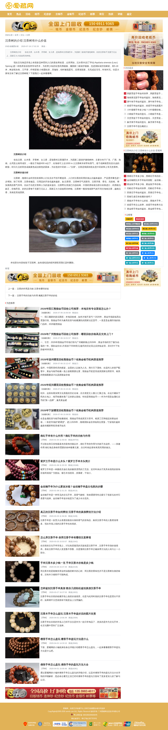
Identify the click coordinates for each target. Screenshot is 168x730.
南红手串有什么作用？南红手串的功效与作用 (65, 435)
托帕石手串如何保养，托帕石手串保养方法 (147, 188)
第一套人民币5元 (132, 263)
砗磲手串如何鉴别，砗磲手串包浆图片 (145, 106)
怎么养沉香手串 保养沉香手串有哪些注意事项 (65, 537)
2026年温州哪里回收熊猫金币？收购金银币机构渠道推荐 (72, 359)
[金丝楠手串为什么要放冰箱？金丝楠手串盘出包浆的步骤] (22, 505)
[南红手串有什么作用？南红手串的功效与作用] (22, 454)
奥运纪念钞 (140, 219)
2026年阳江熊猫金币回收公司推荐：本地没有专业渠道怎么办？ (75, 308)
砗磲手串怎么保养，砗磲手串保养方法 (145, 205)
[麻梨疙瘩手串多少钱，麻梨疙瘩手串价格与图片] (143, 172)
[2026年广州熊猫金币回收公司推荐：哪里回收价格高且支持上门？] (22, 353)
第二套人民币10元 (148, 248)
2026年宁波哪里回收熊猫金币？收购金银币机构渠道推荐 (72, 410)
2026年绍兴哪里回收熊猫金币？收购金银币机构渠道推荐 (72, 384)
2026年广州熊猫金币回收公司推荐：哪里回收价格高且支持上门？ (77, 334)
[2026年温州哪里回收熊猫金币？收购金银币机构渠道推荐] (22, 378)
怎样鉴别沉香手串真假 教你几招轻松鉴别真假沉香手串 (70, 588)
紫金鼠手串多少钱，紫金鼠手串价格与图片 (147, 184)
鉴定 (129, 14)
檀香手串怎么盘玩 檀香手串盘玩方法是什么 (64, 639)
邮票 (92, 14)
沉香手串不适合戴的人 (137, 126)
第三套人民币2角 (148, 243)
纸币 (37, 14)
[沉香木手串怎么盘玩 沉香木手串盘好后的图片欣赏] (22, 632)
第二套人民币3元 (132, 253)
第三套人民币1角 (132, 248)
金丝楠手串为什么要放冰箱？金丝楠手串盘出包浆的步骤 (71, 486)
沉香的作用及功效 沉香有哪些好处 (33, 289)
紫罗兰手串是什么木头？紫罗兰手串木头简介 (65, 461)
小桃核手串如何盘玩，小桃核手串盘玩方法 (147, 114)
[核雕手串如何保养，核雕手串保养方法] (143, 89)
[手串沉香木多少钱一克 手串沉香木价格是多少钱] (22, 581)
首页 (9, 14)
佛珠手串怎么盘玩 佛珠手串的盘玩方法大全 (64, 664)
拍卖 (111, 14)
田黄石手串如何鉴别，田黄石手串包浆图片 (147, 192)
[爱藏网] (19, 6)
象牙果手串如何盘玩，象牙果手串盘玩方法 (147, 122)
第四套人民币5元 (132, 238)
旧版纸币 (129, 219)
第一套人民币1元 (148, 263)
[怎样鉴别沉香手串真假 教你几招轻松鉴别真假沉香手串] (22, 607)
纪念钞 (47, 14)
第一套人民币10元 (150, 258)
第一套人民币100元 (133, 258)
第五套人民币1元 (132, 234)
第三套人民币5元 (148, 238)
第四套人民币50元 (148, 234)
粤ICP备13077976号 (89, 718)
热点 (18, 14)
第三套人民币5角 (132, 243)
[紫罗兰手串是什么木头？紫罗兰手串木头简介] (22, 480)
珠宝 (101, 14)
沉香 (28, 35)
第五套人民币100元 (151, 224)
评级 (120, 14)
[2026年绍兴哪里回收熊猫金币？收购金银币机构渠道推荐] (22, 403)
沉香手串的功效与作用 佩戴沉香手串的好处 (37, 295)
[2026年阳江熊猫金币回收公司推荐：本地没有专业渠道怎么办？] (22, 327)
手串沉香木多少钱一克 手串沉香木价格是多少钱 (66, 562)
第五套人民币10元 (149, 229)
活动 (28, 14)
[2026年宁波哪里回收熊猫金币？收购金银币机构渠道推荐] (22, 429)
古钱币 (59, 14)
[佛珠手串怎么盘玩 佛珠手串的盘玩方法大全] (22, 683)
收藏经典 (46, 313)
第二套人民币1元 (148, 253)
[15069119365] (142, 147)
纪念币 (82, 14)
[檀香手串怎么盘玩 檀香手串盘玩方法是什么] (22, 657)
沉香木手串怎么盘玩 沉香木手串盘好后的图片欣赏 (68, 613)
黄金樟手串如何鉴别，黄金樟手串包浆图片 (147, 209)
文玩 (22, 35)
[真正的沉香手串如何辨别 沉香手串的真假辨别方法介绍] (22, 530)
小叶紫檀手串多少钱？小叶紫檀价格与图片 (147, 110)
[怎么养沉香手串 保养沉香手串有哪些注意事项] (22, 556)
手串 (44, 440)
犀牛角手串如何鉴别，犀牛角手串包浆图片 (147, 102)
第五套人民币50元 (132, 229)
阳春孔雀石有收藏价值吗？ (139, 196)
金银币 (70, 14)
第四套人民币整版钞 (133, 224)
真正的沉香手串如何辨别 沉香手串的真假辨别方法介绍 (70, 512)
